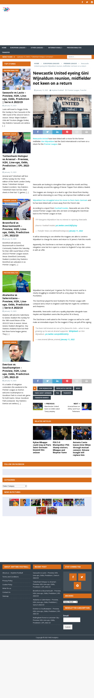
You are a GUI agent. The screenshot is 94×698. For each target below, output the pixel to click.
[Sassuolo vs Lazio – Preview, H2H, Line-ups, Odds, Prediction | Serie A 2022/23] (16, 79)
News (78, 388)
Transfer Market (42, 398)
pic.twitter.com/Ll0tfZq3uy (66, 225)
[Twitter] (87, 2)
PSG (57, 393)
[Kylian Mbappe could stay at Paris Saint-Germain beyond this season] (42, 433)
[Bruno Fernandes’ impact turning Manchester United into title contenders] (41, 510)
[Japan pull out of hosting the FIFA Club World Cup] (47, 502)
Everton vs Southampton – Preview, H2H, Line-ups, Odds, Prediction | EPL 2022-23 (15, 371)
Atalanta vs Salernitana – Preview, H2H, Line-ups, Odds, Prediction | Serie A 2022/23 (15, 301)
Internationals (55, 48)
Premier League (73, 90)
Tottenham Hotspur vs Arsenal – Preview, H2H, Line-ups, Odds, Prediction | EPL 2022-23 (16, 162)
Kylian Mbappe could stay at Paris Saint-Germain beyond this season (42, 447)
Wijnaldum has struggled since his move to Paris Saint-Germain (60, 200)
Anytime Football (57, 90)
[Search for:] (79, 57)
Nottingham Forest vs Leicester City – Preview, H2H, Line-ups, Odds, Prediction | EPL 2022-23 (46, 620)
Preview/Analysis (74, 48)
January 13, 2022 (42, 90)
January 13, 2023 (10, 105)
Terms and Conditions (10, 577)
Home (4, 48)
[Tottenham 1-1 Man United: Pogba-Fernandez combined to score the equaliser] (36, 502)
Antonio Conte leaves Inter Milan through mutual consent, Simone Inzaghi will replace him (82, 448)
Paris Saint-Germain (43, 393)
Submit (67, 627)
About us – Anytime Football (12, 573)
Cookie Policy (7, 584)
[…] (3, 126)
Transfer (6, 52)
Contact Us (6, 592)
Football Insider (61, 208)
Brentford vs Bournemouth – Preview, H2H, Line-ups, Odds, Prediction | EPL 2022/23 (15, 229)
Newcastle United (40, 138)
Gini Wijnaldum (47, 141)
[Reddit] (92, 2)
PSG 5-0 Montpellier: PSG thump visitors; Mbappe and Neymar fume (61, 447)
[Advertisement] (63, 25)
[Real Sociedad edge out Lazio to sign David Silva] (25, 502)
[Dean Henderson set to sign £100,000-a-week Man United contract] (14, 502)
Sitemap (5, 596)
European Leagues (17, 48)
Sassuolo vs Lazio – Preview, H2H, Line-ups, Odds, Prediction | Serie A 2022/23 (15, 97)
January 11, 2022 (76, 231)
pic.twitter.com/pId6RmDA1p (57, 334)
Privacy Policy (7, 581)
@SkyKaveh (73, 331)
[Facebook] (82, 2)
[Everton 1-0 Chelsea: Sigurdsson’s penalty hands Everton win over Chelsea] (58, 502)
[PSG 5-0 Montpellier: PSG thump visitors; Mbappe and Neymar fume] (62, 433)
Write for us (6, 588)
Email (66, 615)
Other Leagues (37, 48)
